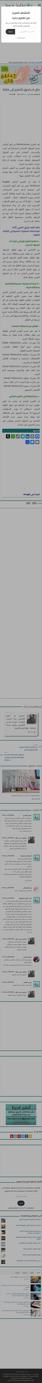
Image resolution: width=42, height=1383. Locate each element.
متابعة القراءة (21, 37)
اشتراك (10, 31)
